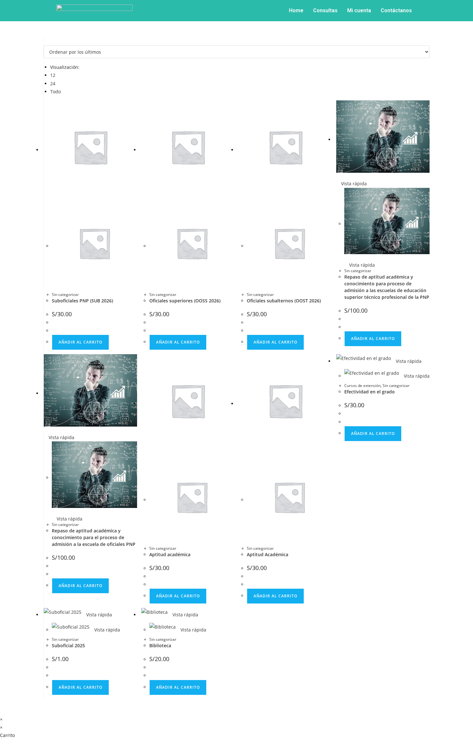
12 (52, 75)
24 (52, 83)
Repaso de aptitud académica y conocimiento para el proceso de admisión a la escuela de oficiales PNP (93, 537)
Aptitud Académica (267, 554)
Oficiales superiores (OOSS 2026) (184, 301)
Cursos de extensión (362, 385)
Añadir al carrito (80, 342)
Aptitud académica (169, 554)
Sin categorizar (65, 294)
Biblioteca (160, 645)
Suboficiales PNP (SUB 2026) (82, 301)
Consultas (325, 10)
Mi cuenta (359, 10)
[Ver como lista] (49, 41)
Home (296, 10)
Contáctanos (396, 10)
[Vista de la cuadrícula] (45, 41)
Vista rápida (353, 183)
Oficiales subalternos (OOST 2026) (284, 301)
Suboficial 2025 (68, 645)
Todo (55, 91)
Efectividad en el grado (369, 392)
